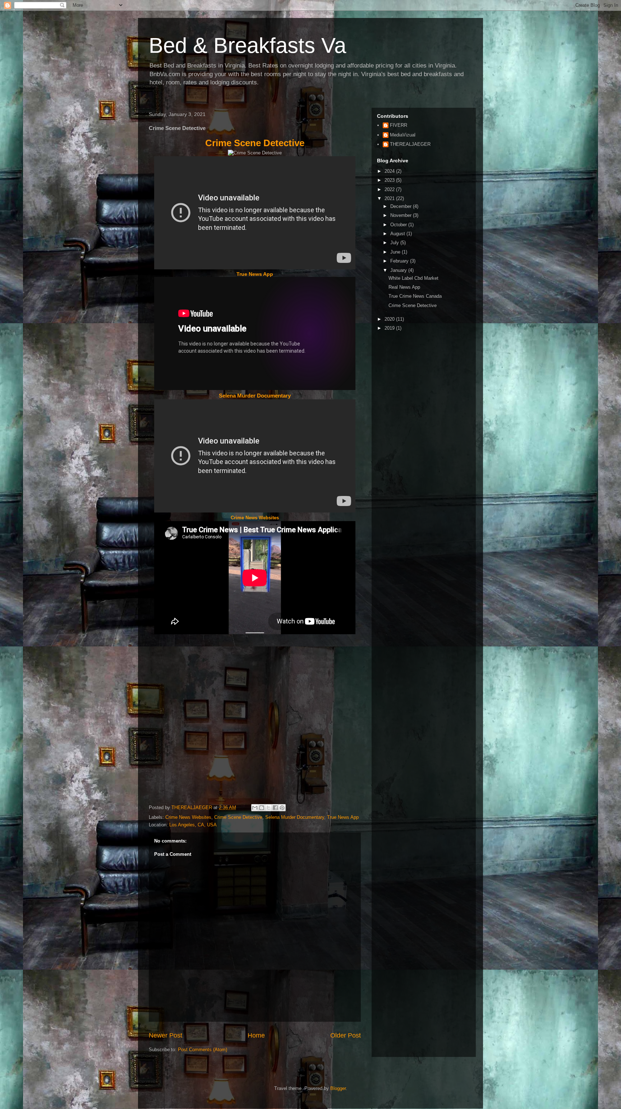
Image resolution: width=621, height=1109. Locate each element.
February (400, 261)
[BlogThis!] (261, 807)
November (401, 215)
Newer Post (165, 1035)
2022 (390, 189)
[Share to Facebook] (275, 807)
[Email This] (254, 807)
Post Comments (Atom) (202, 1049)
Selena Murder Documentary (255, 396)
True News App (254, 274)
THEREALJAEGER (410, 144)
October (399, 224)
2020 (390, 319)
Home (256, 1035)
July (395, 242)
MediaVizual (402, 135)
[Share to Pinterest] (282, 807)
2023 (390, 180)
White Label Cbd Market (413, 278)
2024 (390, 171)
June (396, 252)
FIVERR (398, 125)
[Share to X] (268, 807)
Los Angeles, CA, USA (193, 824)
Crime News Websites (255, 517)
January (399, 270)
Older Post (345, 1035)
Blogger (338, 1088)
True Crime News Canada (415, 296)
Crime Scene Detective (254, 143)
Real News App (404, 287)
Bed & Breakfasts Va (247, 45)
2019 (390, 328)
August (398, 233)
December (401, 206)
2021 (390, 198)
